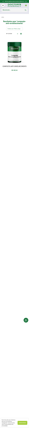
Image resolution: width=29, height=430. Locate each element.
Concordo (22, 422)
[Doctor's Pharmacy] (2, 17)
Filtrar (10, 33)
